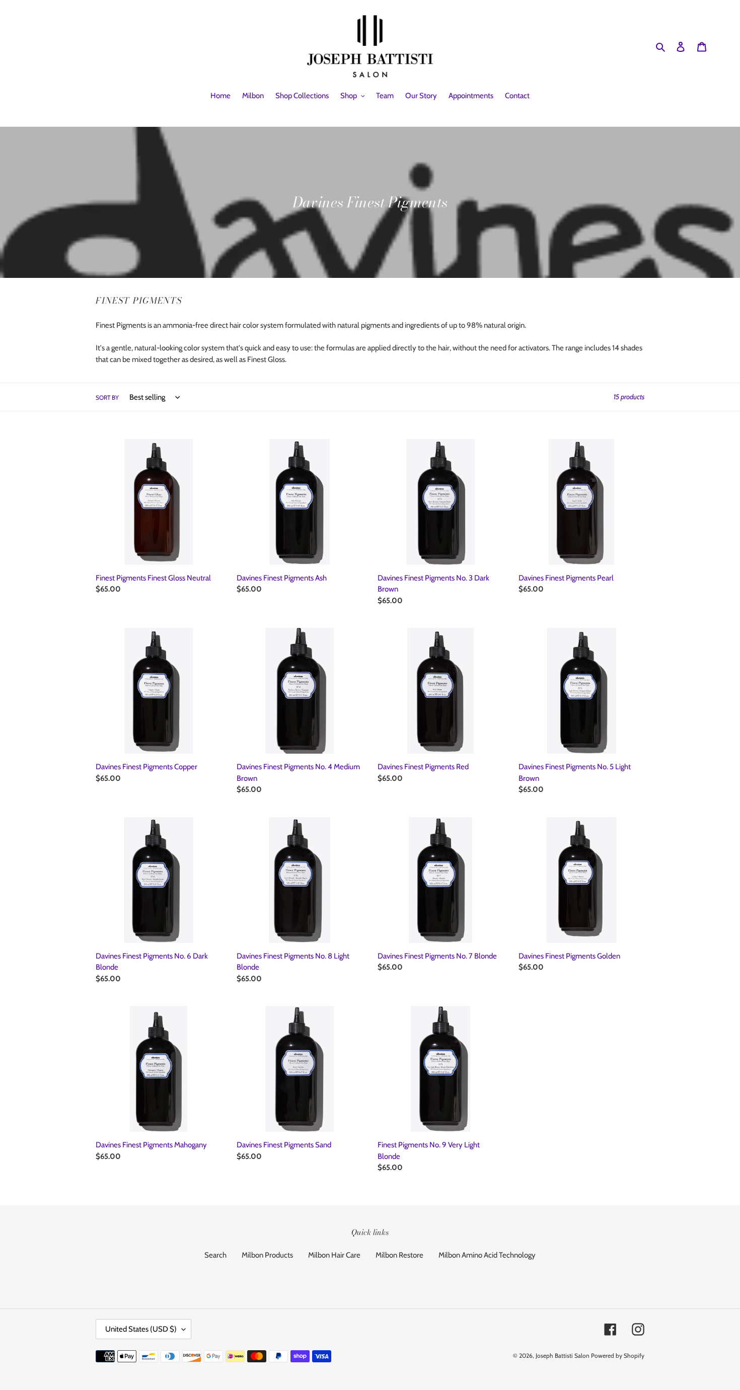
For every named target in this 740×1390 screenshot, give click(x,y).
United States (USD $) (141, 1329)
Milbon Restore (399, 1255)
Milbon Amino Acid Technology (487, 1255)
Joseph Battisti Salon (562, 1355)
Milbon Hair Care (334, 1255)
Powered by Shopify (617, 1355)
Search (215, 1255)
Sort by (107, 397)
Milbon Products (267, 1255)
